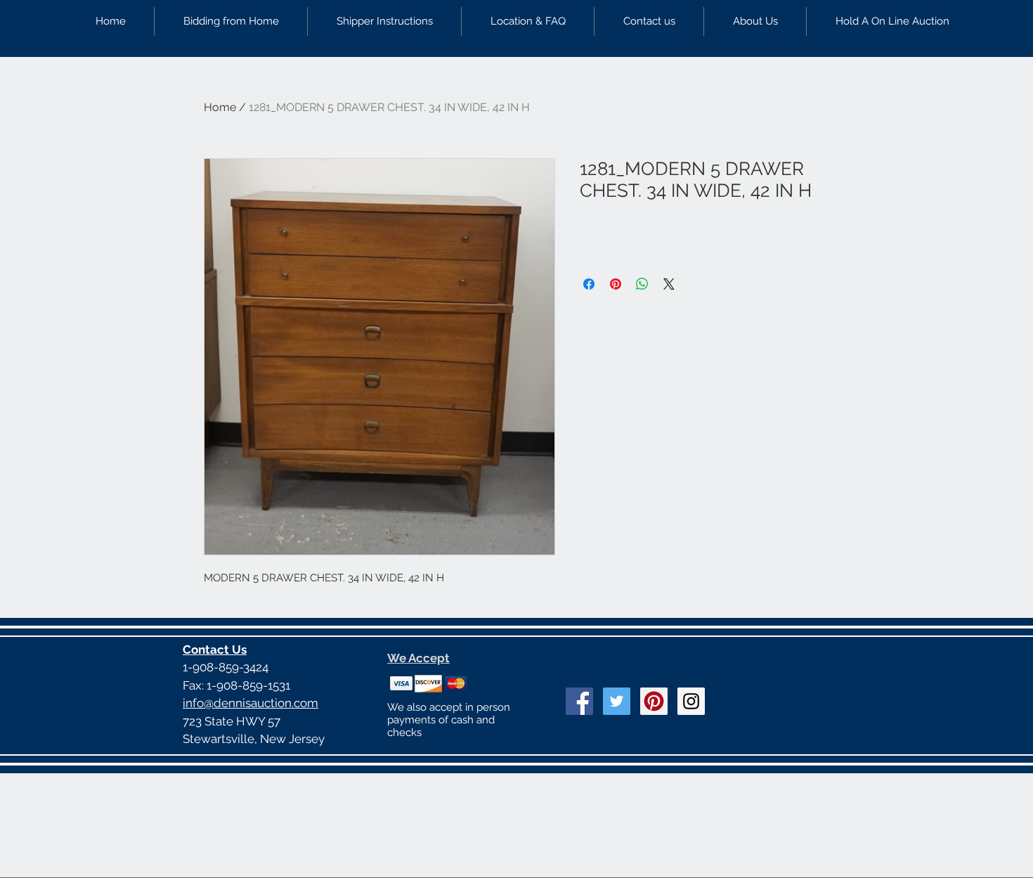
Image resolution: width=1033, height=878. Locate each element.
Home (220, 107)
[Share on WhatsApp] (642, 284)
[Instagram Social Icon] (691, 701)
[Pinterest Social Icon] (654, 701)
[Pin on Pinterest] (615, 284)
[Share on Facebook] (588, 284)
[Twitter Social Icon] (616, 701)
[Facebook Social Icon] (579, 701)
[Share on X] (669, 284)
